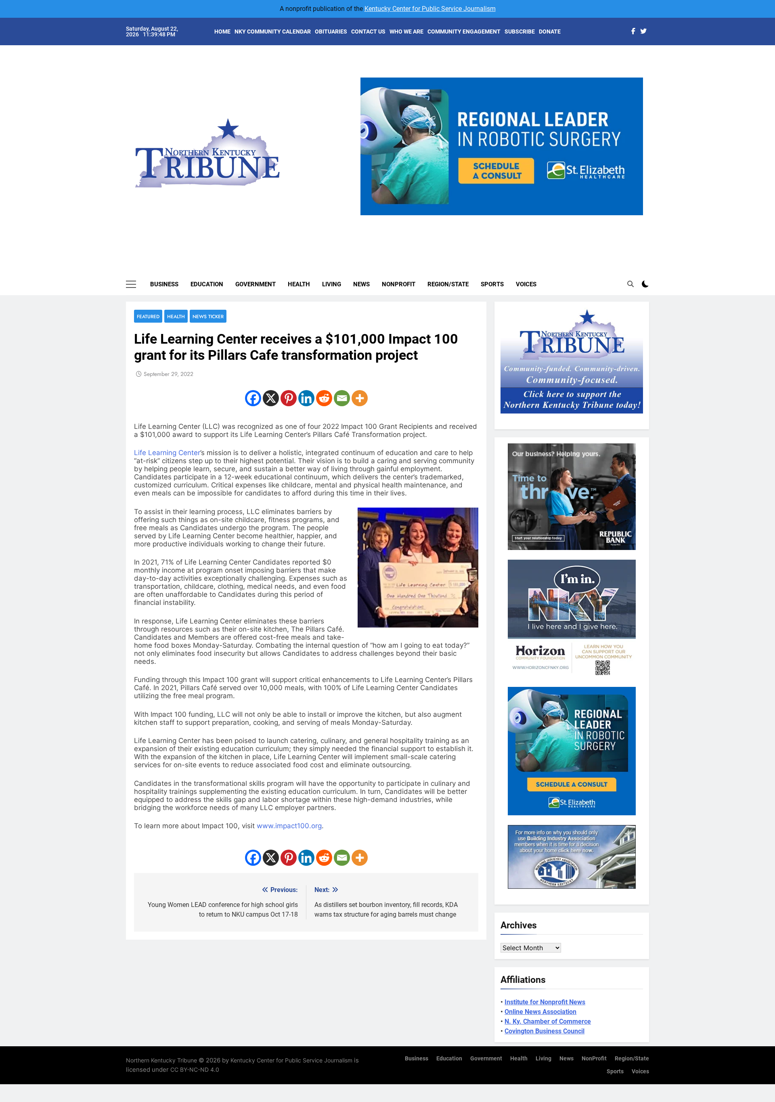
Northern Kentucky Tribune (161, 1060)
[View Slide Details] (501, 146)
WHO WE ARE (406, 31)
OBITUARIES (331, 31)
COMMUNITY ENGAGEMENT (464, 31)
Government (255, 284)
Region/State (448, 284)
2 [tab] (490, 220)
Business (164, 284)
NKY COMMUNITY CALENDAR (273, 31)
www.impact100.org (289, 826)
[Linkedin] (306, 398)
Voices (526, 284)
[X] (271, 398)
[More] (360, 398)
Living (331, 284)
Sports (492, 284)
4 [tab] (519, 220)
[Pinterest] (289, 398)
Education (207, 284)
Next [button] (633, 215)
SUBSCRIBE (520, 31)
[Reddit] (324, 398)
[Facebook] (253, 398)
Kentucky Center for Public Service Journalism (430, 9)
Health (299, 284)
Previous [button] (369, 215)
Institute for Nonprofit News (545, 1002)
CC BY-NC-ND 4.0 (194, 1069)
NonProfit (398, 284)
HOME (222, 31)
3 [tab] (505, 220)
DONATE (550, 31)
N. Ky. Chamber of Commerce (548, 1021)
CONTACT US (368, 31)
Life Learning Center (167, 453)
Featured (148, 316)
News (361, 284)
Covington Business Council (544, 1031)
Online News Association (540, 1012)
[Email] (342, 398)
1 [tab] (475, 220)
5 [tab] (534, 220)
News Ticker (208, 316)
